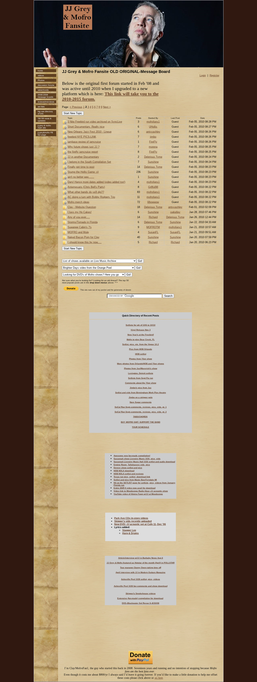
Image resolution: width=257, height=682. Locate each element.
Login (203, 75)
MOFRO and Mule (78, 232)
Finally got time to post (81, 166)
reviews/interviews (46, 102)
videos (41, 75)
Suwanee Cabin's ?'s (80, 227)
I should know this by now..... (85, 242)
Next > (107, 107)
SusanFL (153, 232)
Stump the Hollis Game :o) (83, 171)
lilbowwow (153, 202)
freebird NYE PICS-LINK (82, 136)
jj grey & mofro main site (44, 126)
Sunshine (153, 161)
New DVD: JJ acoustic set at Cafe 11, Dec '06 (140, 524)
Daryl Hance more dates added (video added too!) (96, 181)
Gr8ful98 (153, 186)
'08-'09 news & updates (44, 119)
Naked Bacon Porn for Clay (83, 237)
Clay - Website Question (82, 207)
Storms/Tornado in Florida (83, 222)
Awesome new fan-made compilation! (132, 456)
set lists (41, 106)
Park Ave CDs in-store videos (131, 518)
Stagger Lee (129, 530)
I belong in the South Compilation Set (89, 161)
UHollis (153, 126)
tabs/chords (43, 90)
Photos (41, 80)
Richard (153, 217)
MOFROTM (153, 227)
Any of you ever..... (79, 217)
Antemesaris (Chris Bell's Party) (86, 186)
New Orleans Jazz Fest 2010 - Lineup (89, 131)
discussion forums (46, 85)
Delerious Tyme (153, 156)
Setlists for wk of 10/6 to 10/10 (140, 325)
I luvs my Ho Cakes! (80, 212)
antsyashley (153, 131)
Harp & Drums (130, 533)
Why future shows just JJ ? (83, 146)
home (40, 71)
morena (153, 146)
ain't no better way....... (81, 176)
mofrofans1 (153, 121)
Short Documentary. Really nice (86, 126)
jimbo (153, 136)
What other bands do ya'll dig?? (86, 192)
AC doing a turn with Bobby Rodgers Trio (91, 197)
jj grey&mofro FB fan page (45, 133)
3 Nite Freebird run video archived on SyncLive (95, 121)
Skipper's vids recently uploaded (133, 521)
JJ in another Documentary (83, 156)
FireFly (153, 141)
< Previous (76, 107)
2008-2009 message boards (45, 96)
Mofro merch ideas (78, 202)
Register (214, 75)
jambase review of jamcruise (84, 141)
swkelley (175, 212)
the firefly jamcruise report (83, 151)
